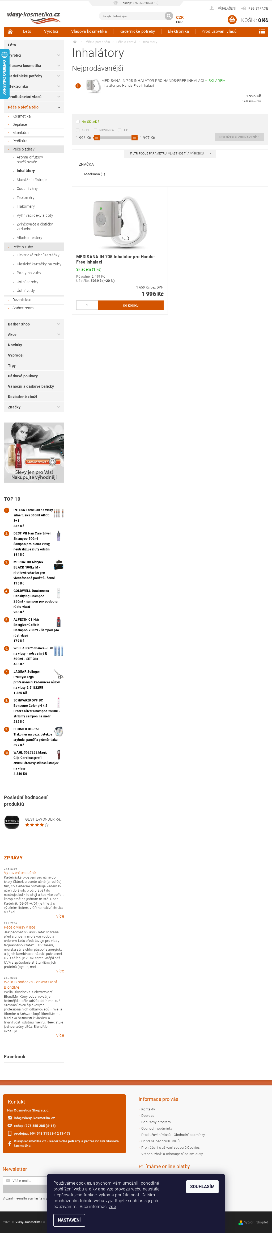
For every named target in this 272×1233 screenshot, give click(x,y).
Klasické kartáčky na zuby (39, 264)
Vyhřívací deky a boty (35, 215)
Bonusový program (156, 1122)
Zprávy (13, 857)
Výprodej (16, 355)
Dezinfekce (21, 300)
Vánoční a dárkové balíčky (31, 386)
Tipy (12, 365)
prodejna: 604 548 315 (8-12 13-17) (42, 1133)
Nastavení (69, 1220)
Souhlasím (202, 1186)
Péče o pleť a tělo (23, 107)
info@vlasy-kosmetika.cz (34, 1118)
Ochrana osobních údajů (160, 1141)
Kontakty (148, 1109)
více (60, 916)
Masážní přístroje (31, 180)
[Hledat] (169, 16)
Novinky (15, 345)
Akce (12, 334)
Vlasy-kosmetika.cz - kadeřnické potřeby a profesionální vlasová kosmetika (66, 1143)
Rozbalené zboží (22, 397)
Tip (126, 130)
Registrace (258, 8)
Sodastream (22, 308)
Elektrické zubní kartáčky (38, 255)
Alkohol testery (29, 238)
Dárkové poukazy (23, 376)
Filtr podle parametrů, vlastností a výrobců (167, 153)
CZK (180, 17)
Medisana (94, 174)
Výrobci (51, 31)
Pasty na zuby (29, 273)
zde (112, 1206)
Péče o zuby (22, 247)
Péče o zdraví (23, 149)
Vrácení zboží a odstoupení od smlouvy (172, 1154)
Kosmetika (21, 116)
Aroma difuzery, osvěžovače (30, 159)
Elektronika (178, 31)
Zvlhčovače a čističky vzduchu (35, 226)
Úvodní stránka (10, 31)
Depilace (19, 124)
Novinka (106, 130)
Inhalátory (26, 171)
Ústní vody (26, 291)
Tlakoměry (26, 206)
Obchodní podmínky (156, 1128)
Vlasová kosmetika (89, 31)
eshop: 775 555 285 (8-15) (35, 1126)
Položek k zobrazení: (239, 137)
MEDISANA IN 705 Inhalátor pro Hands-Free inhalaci (163, 80)
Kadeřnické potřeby (137, 31)
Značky (14, 407)
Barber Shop (19, 324)
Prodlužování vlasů (219, 31)
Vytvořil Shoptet (256, 1222)
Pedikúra (20, 141)
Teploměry (26, 197)
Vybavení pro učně (20, 873)
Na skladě (90, 122)
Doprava (147, 1116)
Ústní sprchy (27, 282)
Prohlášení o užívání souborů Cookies (170, 1148)
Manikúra (20, 133)
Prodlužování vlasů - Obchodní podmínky (173, 1135)
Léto (27, 31)
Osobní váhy (27, 188)
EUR (179, 22)
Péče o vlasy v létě (19, 927)
